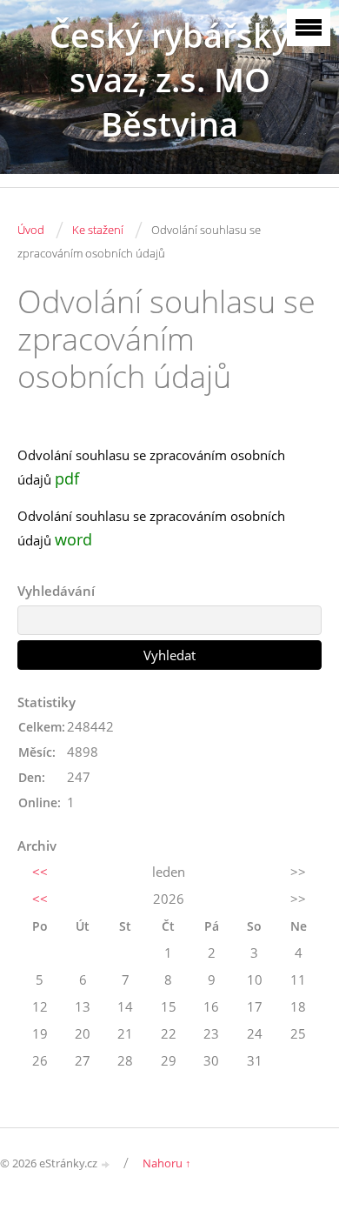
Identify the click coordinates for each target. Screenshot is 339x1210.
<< (40, 871)
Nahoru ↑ (167, 1163)
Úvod (30, 229)
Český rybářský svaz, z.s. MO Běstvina (169, 79)
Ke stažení (97, 229)
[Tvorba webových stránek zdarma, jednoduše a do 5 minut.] (106, 1164)
